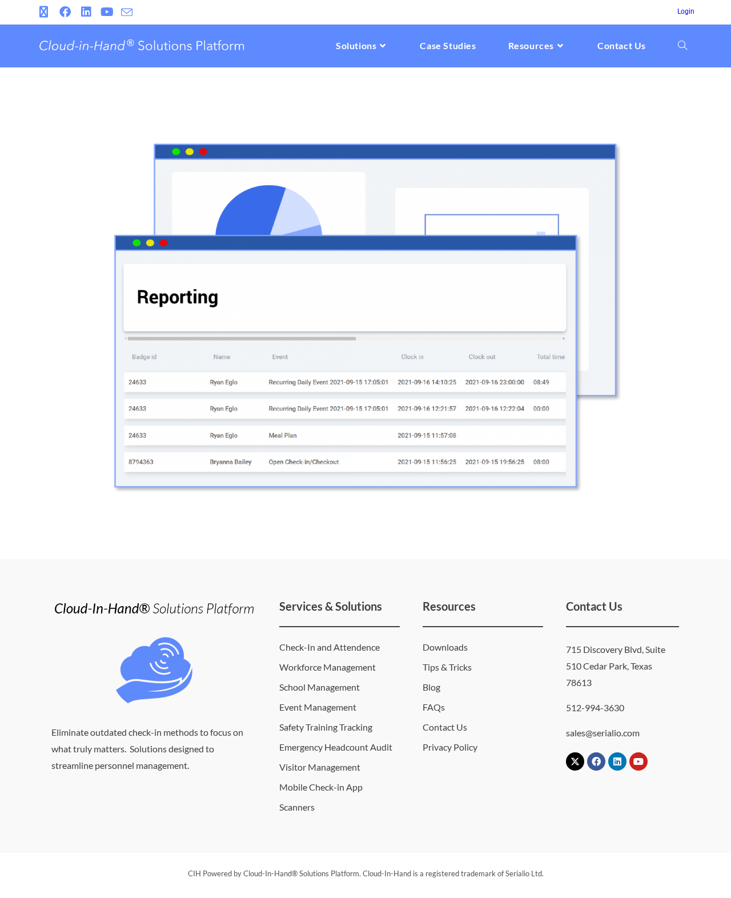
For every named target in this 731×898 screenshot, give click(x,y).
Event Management (317, 706)
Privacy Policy (450, 746)
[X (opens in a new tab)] (45, 12)
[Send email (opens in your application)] (127, 12)
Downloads (445, 647)
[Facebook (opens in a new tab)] (64, 12)
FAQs (434, 706)
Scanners (297, 806)
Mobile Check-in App (321, 786)
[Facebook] (596, 761)
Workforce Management (327, 667)
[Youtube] (638, 761)
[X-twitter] (575, 761)
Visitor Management (319, 766)
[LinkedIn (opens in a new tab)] (86, 12)
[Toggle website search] (682, 46)
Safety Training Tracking (325, 726)
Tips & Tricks (447, 667)
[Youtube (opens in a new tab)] (107, 12)
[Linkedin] (617, 761)
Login (685, 11)
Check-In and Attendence (329, 647)
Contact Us (445, 726)
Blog (431, 686)
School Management (319, 686)
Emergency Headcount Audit (335, 746)
